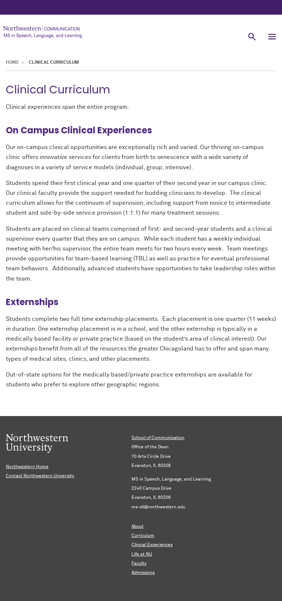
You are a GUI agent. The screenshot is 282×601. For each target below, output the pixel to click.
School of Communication (157, 438)
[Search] (252, 36)
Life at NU (141, 554)
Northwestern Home (27, 467)
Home (12, 62)
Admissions (143, 573)
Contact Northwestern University (40, 476)
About (137, 526)
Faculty (139, 563)
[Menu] (272, 36)
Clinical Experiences (152, 545)
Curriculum (142, 536)
